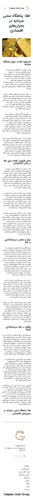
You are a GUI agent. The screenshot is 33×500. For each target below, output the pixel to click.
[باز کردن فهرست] (5, 8)
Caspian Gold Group (16, 8)
